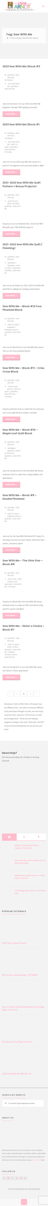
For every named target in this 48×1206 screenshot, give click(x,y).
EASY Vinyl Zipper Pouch (14, 943)
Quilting (14, 86)
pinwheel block (11, 330)
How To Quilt (13, 324)
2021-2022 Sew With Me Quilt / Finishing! (22, 246)
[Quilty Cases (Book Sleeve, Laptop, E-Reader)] (7, 848)
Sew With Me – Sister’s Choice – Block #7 (23, 627)
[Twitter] (21, 1178)
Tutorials (9, 80)
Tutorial (8, 152)
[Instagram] (8, 1178)
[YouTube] (17, 1178)
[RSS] (25, 1178)
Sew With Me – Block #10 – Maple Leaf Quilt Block (20, 431)
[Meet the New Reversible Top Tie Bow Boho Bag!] (7, 863)
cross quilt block (12, 387)
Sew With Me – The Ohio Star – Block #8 (23, 562)
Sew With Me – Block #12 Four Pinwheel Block (22, 308)
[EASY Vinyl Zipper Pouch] (24, 929)
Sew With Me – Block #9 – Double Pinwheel (20, 497)
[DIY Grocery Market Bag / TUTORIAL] (24, 961)
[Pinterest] (13, 1178)
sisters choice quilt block (11, 655)
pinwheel (11, 327)
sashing (8, 270)
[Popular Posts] (24, 837)
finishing (11, 265)
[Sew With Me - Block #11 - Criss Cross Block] (34, 390)
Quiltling (8, 584)
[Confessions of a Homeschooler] (19, 6)
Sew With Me (13, 76)
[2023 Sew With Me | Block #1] (34, 143)
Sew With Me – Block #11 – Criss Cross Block (23, 369)
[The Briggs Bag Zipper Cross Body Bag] (7, 894)
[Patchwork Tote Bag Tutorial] (24, 1028)
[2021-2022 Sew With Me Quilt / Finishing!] (34, 267)
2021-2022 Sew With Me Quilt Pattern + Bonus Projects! (22, 184)
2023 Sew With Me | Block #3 (21, 66)
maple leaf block (13, 452)
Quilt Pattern (13, 203)
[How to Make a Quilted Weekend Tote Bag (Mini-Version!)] (24, 993)
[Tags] (38, 837)
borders (11, 263)
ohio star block (14, 580)
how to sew (12, 647)
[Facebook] (4, 1178)
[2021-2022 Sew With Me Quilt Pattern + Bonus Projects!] (34, 205)
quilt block (13, 201)
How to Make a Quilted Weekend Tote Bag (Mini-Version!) (23, 1008)
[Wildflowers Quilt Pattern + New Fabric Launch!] (7, 878)
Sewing (11, 652)
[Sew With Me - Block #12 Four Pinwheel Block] (34, 328)
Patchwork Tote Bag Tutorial (17, 1041)
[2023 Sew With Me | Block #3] (34, 85)
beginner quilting (11, 449)
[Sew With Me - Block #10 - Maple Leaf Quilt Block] (34, 452)
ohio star (12, 579)
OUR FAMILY (36, 1160)
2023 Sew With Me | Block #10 (16, 1073)
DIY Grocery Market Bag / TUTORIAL (20, 975)
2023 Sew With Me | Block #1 (21, 124)
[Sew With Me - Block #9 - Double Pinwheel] (34, 517)
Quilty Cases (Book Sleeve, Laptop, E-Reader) (27, 846)
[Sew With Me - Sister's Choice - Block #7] (34, 648)
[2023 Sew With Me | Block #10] (24, 1060)
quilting (10, 75)
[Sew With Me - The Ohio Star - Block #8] (34, 583)
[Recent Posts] (9, 837)
